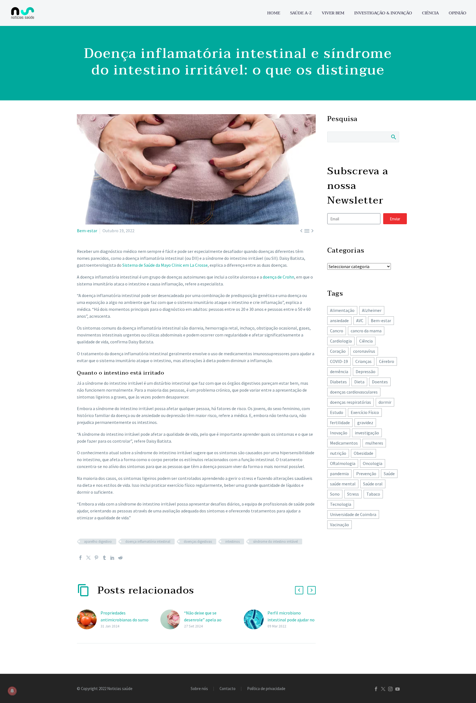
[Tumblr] (104, 557)
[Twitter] (88, 557)
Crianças (363, 361)
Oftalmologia (342, 463)
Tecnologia (340, 504)
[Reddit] (120, 557)
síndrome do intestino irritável (275, 541)
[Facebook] (80, 557)
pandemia (339, 473)
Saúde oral (373, 484)
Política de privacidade (266, 689)
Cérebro (386, 361)
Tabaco (373, 494)
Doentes (380, 381)
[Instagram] (390, 689)
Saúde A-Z (301, 13)
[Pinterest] (96, 557)
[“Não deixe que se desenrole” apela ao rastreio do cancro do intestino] (172, 620)
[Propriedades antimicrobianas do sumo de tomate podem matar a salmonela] (89, 620)
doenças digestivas (198, 541)
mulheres (374, 443)
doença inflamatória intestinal (147, 541)
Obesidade (363, 453)
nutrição (338, 453)
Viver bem (333, 13)
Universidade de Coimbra (353, 514)
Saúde (389, 473)
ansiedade (339, 320)
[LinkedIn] (112, 557)
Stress (353, 494)
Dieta (359, 381)
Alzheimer (372, 310)
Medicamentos (344, 443)
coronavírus (364, 351)
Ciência (430, 13)
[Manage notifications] (12, 690)
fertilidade (340, 422)
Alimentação (342, 310)
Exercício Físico (365, 412)
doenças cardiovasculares (354, 392)
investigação (367, 432)
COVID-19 (339, 361)
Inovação (338, 432)
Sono (335, 494)
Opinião (457, 13)
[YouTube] (397, 689)
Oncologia (372, 463)
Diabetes (338, 381)
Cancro (336, 330)
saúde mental (343, 484)
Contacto (228, 689)
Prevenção (366, 473)
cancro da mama (366, 330)
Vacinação (339, 524)
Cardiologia (341, 341)
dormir (384, 402)
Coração (338, 351)
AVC (359, 320)
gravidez (365, 422)
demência (339, 371)
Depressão (365, 371)
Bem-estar (87, 230)
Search (393, 137)
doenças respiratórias (350, 402)
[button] (299, 590)
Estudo (336, 412)
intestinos (232, 541)
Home (273, 13)
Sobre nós (199, 689)
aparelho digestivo (98, 541)
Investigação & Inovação (383, 13)
